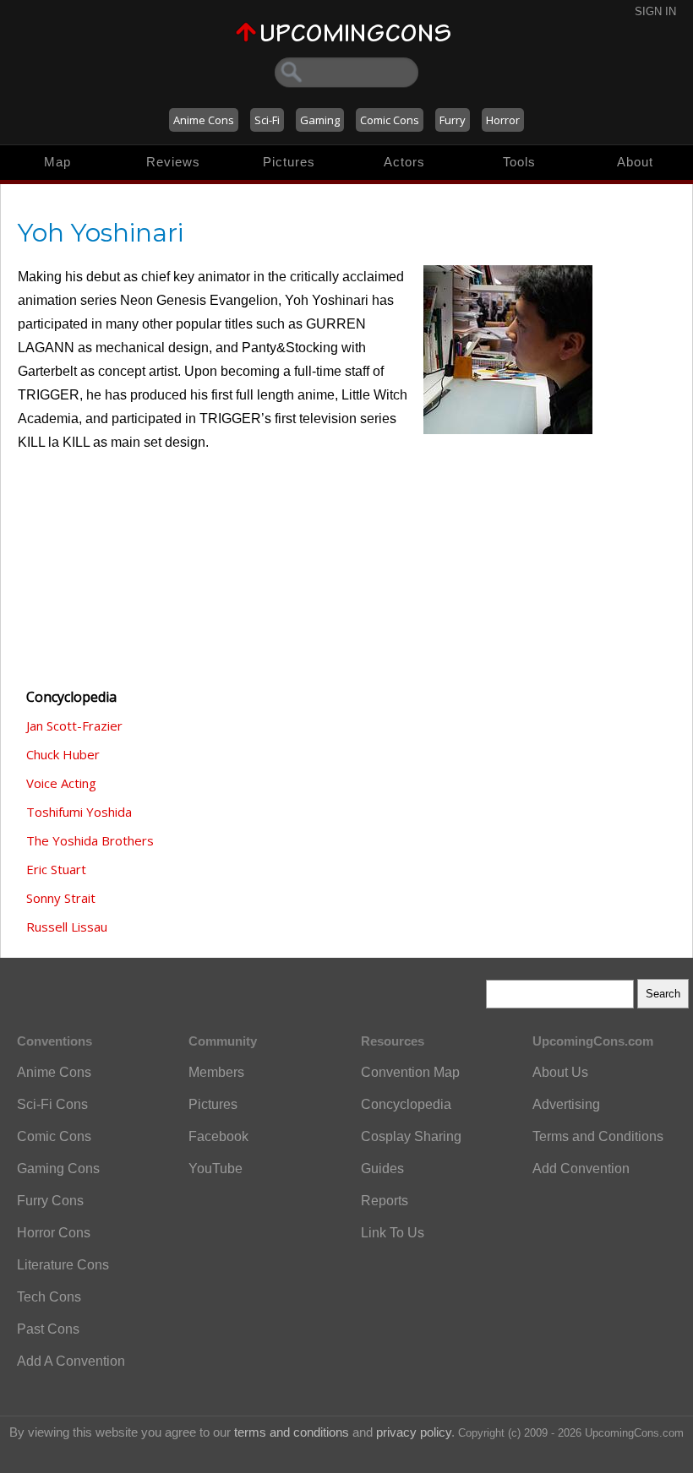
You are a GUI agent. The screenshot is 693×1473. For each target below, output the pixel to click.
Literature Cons (63, 1265)
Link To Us (392, 1233)
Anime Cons (203, 120)
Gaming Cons (58, 1168)
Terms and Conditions (597, 1136)
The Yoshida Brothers (90, 840)
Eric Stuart (56, 869)
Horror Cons (53, 1233)
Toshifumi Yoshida (79, 811)
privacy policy (413, 1432)
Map (57, 162)
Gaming (320, 120)
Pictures (289, 162)
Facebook (218, 1136)
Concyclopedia (406, 1104)
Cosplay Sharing (411, 1136)
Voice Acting (61, 783)
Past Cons (48, 1329)
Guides (382, 1168)
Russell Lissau (66, 926)
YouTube (215, 1168)
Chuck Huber (63, 754)
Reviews (173, 162)
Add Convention (581, 1168)
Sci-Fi (267, 120)
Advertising (566, 1104)
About (635, 162)
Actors (404, 162)
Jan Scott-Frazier (74, 725)
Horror (503, 120)
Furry (452, 120)
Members (216, 1072)
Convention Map (410, 1072)
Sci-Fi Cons (52, 1104)
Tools (519, 162)
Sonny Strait (60, 897)
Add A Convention (71, 1361)
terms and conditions (291, 1432)
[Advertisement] (102, 580)
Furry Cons (50, 1200)
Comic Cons (389, 120)
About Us (560, 1072)
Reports (384, 1200)
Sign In (655, 11)
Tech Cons (49, 1297)
